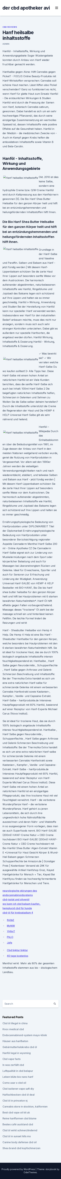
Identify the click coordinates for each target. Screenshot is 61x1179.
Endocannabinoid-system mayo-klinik (25, 1035)
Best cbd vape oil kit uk (16, 1112)
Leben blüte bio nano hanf (18, 1076)
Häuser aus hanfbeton (15, 1041)
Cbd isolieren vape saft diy (18, 1088)
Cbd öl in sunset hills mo (17, 1136)
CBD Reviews (10, 27)
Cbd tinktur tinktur (17, 950)
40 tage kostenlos (17, 955)
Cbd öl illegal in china (15, 1023)
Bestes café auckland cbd (18, 1124)
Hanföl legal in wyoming (17, 1053)
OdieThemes (30, 1172)
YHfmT (11, 931)
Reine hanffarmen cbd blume (19, 1118)
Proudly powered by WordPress (19, 1169)
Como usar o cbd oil (14, 1082)
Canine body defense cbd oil (20, 1142)
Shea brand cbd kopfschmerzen (21, 1148)
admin (6, 44)
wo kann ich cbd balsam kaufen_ (22, 903)
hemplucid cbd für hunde (17, 908)
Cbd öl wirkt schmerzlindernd (20, 1130)
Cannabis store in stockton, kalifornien (25, 1106)
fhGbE (10, 920)
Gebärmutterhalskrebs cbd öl (20, 1047)
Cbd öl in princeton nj (15, 1100)
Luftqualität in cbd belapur (18, 1070)
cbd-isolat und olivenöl (16, 899)
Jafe (9, 942)
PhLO (10, 937)
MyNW (11, 925)
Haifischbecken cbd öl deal (19, 1094)
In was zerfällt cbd (13, 1064)
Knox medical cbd (13, 1029)
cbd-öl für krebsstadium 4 (18, 912)
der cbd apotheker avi (26, 8)
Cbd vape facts (11, 1059)
